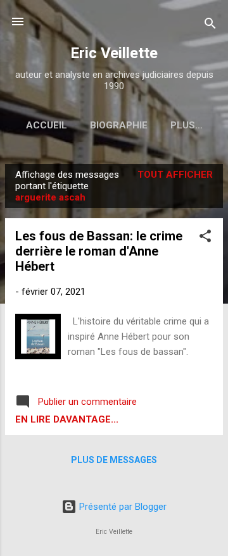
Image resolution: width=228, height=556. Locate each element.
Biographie (119, 125)
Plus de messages (114, 460)
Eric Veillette (114, 53)
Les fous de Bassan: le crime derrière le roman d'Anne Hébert (98, 251)
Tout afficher (175, 174)
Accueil (46, 125)
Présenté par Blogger (122, 506)
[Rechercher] (210, 25)
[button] (205, 238)
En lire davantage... (66, 419)
